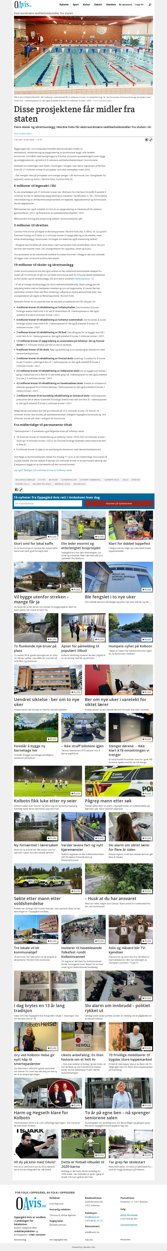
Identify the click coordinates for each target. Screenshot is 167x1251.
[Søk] (149, 4)
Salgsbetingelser (129, 1224)
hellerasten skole (42, 484)
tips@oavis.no (92, 1216)
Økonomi (53, 479)
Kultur (86, 4)
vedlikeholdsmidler (25, 479)
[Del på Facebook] (147, 140)
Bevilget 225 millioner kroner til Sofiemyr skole (43, 470)
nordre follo (22, 484)
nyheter (136, 479)
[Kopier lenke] (151, 140)
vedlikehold (79, 484)
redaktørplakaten (24, 1231)
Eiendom (111, 4)
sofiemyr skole (112, 479)
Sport (76, 4)
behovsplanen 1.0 (85, 278)
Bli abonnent (125, 4)
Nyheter (64, 4)
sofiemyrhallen (69, 479)
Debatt (98, 4)
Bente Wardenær (129, 1214)
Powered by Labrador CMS (83, 1247)
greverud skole (62, 484)
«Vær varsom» (37, 1234)
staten (42, 479)
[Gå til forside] (23, 4)
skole (125, 479)
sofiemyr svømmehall (90, 479)
